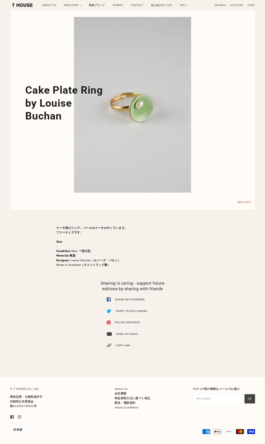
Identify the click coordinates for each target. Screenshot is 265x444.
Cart (251, 5)
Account (236, 5)
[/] (22, 5)
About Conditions (127, 407)
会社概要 (120, 393)
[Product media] (132, 105)
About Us (121, 389)
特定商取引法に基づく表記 (132, 398)
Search (220, 5)
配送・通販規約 (125, 403)
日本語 (18, 430)
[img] (12, 417)
